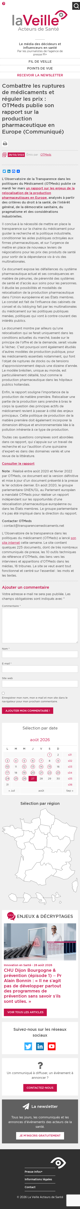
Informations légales (38, 1179)
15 (49, 766)
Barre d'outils (3, 3)
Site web (7, 678)
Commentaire (11, 605)
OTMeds (45, 154)
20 (32, 772)
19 (24, 772)
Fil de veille (40, 61)
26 (24, 778)
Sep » (69, 790)
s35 (69, 778)
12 (24, 766)
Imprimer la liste (5, 143)
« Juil (12, 790)
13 (32, 766)
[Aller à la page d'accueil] (40, 20)
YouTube (52, 1046)
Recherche (76, 6)
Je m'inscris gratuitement (40, 1135)
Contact (30, 1187)
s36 (69, 784)
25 (15, 778)
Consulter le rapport (18, 463)
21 (41, 772)
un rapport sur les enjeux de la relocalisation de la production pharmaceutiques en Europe (38, 193)
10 (7, 766)
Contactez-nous (40, 1087)
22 (49, 772)
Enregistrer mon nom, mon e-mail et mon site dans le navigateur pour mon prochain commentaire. (35, 699)
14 (41, 766)
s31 (69, 754)
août (41, 790)
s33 (69, 766)
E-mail (7, 663)
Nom (6, 648)
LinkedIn (40, 1046)
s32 (69, 760)
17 (7, 772)
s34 (69, 772)
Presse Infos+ (34, 1171)
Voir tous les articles (25, 1012)
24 (7, 778)
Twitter (28, 1046)
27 (32, 778)
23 (58, 772)
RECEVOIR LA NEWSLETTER (40, 75)
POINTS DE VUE (40, 68)
